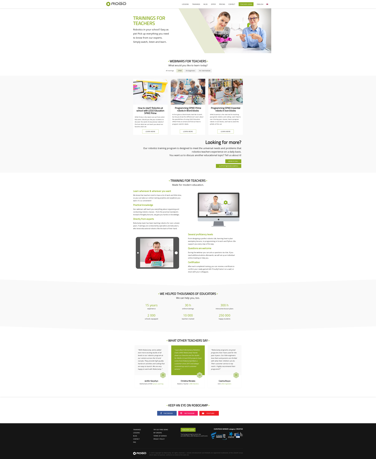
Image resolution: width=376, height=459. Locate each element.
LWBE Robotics (194, 384)
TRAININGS (196, 4)
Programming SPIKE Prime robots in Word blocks (188, 109)
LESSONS (185, 4)
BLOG (206, 4)
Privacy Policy (159, 439)
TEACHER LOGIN (246, 4)
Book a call (233, 161)
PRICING (222, 4)
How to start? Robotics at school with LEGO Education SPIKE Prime (150, 110)
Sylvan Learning (158, 384)
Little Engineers (226, 384)
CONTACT (231, 4)
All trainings (170, 71)
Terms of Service (160, 436)
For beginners (190, 71)
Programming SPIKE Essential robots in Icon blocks (225, 109)
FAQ (134, 442)
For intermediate (204, 71)
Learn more (150, 131)
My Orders (157, 433)
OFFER (213, 4)
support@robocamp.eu (228, 166)
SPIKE (180, 71)
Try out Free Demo (160, 429)
